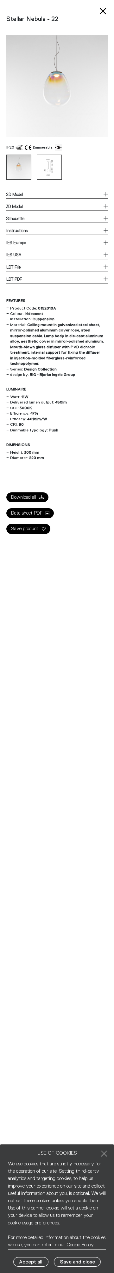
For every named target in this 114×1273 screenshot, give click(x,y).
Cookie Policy (79, 1245)
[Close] (104, 1153)
